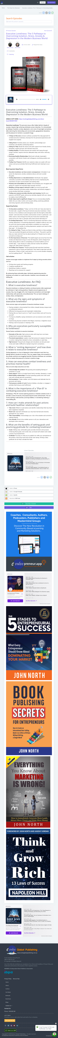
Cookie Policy (17, 1035)
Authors (7, 989)
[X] (46, 13)
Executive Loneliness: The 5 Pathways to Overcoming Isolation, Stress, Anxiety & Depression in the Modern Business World (27, 36)
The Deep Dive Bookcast (13, 8)
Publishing (11, 54)
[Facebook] (43, 13)
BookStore (8, 999)
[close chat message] (56, 1023)
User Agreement (5, 1035)
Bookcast (8, 995)
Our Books (8, 992)
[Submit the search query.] (7, 21)
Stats (31, 507)
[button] (38, 2)
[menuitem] (29, 982)
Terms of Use (16, 979)
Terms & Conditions (24, 1035)
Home (3, 8)
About (7, 985)
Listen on (13, 488)
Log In (43, 2)
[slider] (27, 99)
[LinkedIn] (49, 13)
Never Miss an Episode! (31, 503)
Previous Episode (11, 30)
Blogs (7, 1002)
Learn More (52, 2)
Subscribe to (14, 498)
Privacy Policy (7, 979)
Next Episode (47, 30)
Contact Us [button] (8, 1005)
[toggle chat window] (54, 1034)
